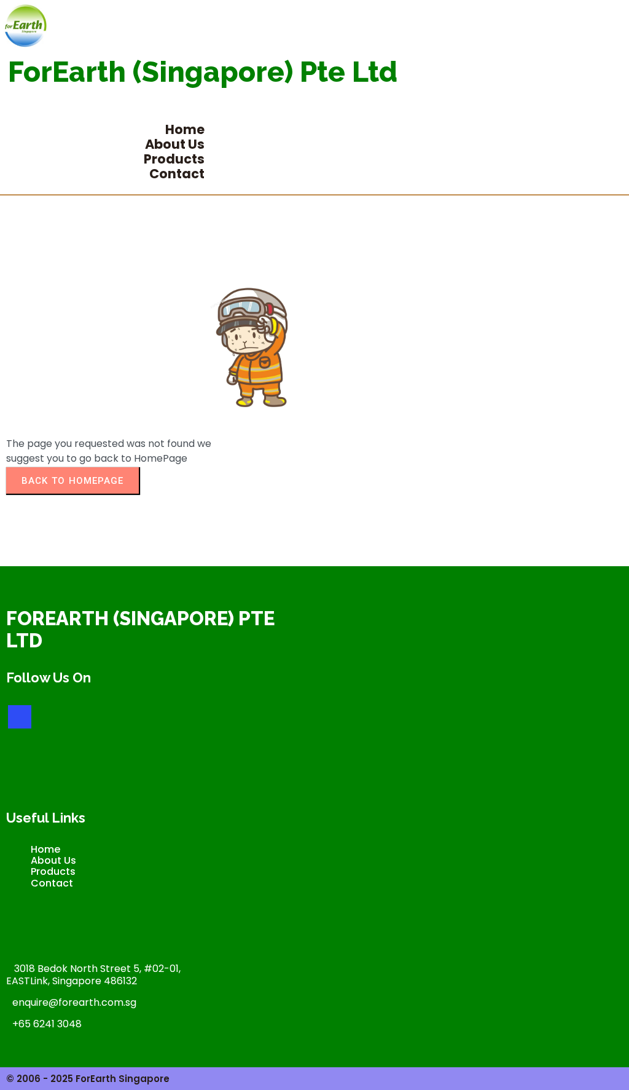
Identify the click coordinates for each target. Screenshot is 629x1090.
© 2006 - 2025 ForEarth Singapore (88, 1078)
